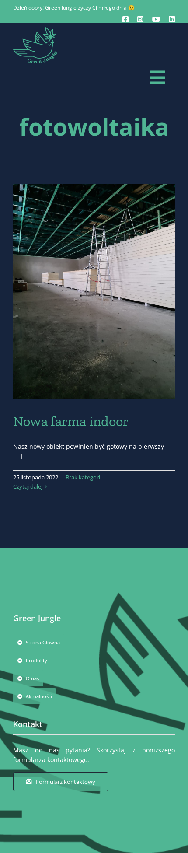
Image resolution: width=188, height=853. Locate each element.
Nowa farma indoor (71, 421)
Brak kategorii (83, 477)
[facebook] (125, 19)
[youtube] (156, 19)
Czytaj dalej (27, 486)
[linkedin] (172, 19)
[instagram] (140, 19)
